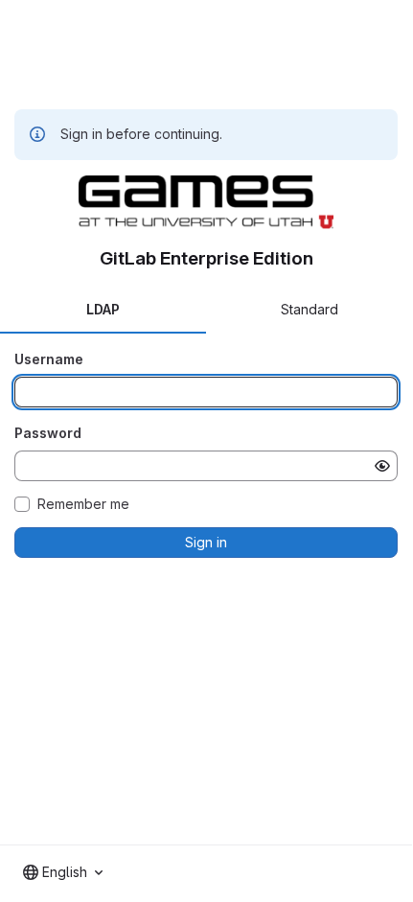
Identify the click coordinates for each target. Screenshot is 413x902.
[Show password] (382, 466)
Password (47, 433)
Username (48, 359)
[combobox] (62, 872)
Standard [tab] (309, 309)
